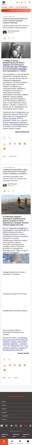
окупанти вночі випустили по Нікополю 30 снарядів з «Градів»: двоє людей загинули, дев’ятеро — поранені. (15, 341)
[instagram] (6, 426)
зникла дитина (13, 156)
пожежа (16, 377)
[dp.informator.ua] (3, 2)
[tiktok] (21, 426)
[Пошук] (25, 2)
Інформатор (16, 80)
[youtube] (26, 426)
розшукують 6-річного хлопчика (15, 117)
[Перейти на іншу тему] (21, 2)
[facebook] (2, 426)
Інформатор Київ (16, 435)
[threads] (30, 426)
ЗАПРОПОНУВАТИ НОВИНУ (16, 396)
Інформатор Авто (26, 435)
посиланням (17, 124)
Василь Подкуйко (20, 69)
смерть (4, 156)
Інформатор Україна (4, 435)
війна (4, 377)
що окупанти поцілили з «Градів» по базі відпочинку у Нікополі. (15, 348)
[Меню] (30, 2)
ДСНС (9, 377)
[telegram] (11, 426)
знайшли (6, 65)
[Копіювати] (13, 38)
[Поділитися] (9, 38)
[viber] (16, 426)
